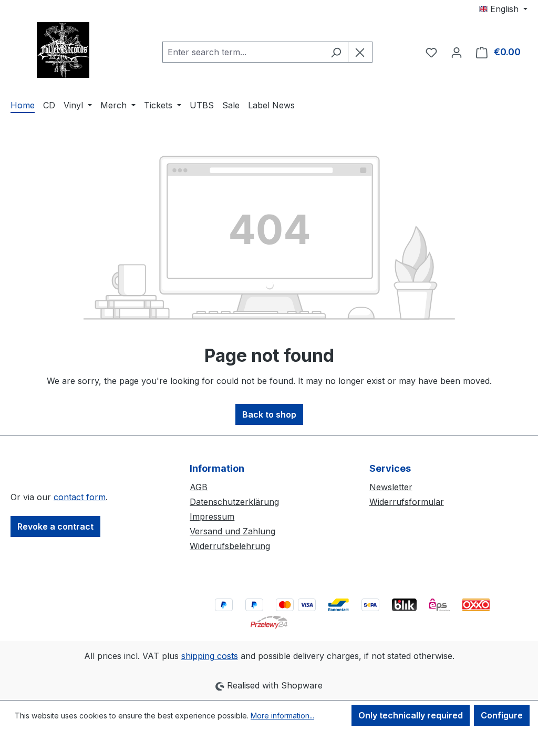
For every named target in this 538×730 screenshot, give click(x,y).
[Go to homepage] (63, 50)
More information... (282, 715)
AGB (199, 487)
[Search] (336, 52)
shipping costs (209, 656)
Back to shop (269, 414)
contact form (80, 497)
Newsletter (390, 487)
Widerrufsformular (406, 501)
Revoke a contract (55, 526)
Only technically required (410, 715)
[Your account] (456, 52)
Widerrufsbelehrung (230, 546)
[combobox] (243, 52)
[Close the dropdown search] (360, 52)
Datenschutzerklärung (234, 501)
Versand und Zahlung (232, 531)
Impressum (212, 516)
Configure (502, 715)
